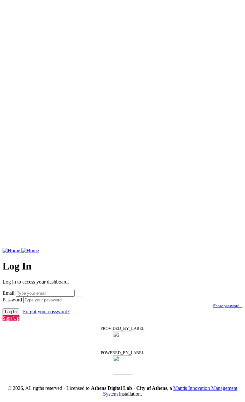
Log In (11, 311)
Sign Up (11, 318)
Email (8, 293)
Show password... (227, 305)
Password (12, 299)
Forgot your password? (46, 311)
